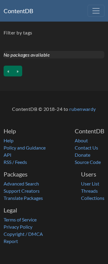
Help (9, 140)
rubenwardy (82, 109)
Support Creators (22, 191)
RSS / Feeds (15, 162)
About (81, 140)
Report (11, 241)
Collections (92, 198)
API (7, 155)
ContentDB (18, 10)
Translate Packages (23, 198)
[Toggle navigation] (96, 11)
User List (90, 183)
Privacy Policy (18, 227)
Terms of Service (20, 219)
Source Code (88, 162)
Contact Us (86, 147)
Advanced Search (21, 183)
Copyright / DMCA (23, 234)
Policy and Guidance (25, 147)
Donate (82, 155)
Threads (89, 191)
